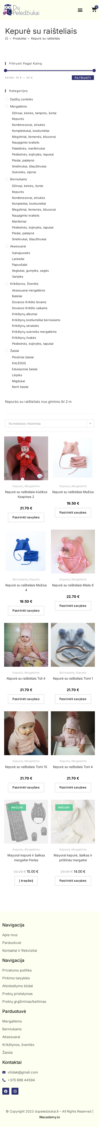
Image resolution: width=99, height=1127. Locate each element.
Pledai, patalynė (23, 160)
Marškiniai (19, 221)
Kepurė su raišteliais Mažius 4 (26, 587)
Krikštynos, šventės (24, 283)
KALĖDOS (19, 363)
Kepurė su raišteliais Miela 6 (73, 585)
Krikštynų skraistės (25, 326)
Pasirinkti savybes (26, 517)
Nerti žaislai (20, 387)
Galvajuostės (21, 253)
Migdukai (18, 381)
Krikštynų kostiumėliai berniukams (36, 320)
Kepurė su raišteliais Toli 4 (26, 678)
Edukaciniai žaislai (24, 369)
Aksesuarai (18, 246)
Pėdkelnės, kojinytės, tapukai (32, 227)
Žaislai (14, 351)
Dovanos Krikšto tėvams (29, 302)
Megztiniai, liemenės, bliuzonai (34, 136)
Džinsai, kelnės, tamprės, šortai (34, 113)
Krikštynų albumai (24, 314)
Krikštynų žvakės (24, 337)
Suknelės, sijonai (24, 172)
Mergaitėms (18, 106)
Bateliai (17, 296)
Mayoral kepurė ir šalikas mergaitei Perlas (26, 857)
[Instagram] (15, 1091)
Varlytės (17, 276)
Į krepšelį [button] (26, 880)
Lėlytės (17, 375)
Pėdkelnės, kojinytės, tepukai (33, 154)
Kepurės (18, 119)
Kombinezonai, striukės (28, 125)
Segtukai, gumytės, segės (30, 270)
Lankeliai (18, 259)
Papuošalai (19, 264)
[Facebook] (5, 1091)
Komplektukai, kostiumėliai (30, 131)
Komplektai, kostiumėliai (29, 203)
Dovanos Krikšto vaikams (29, 308)
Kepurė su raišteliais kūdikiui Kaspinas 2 (26, 494)
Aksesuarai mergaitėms (28, 290)
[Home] (6, 38)
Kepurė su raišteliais (45, 38)
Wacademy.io (49, 1117)
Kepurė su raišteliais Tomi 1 (73, 678)
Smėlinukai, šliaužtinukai (29, 166)
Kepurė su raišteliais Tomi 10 (26, 767)
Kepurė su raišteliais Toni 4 (73, 767)
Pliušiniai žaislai (23, 357)
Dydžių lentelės (21, 99)
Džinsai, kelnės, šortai (27, 186)
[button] (80, 10)
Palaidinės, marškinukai (28, 148)
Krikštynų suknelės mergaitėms (34, 331)
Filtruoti (83, 77)
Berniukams (18, 179)
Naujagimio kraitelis (25, 142)
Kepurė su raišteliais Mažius (73, 492)
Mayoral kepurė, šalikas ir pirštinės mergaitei (73, 857)
